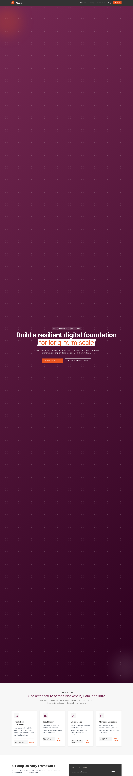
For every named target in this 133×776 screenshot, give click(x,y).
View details (31, 741)
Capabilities (101, 3)
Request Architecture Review (78, 361)
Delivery (91, 3)
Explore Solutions (51, 361)
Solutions (83, 3)
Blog (109, 3)
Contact (117, 3)
